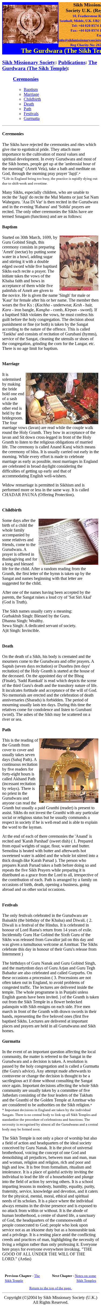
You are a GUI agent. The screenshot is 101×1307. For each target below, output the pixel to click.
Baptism (31, 89)
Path (27, 109)
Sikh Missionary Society (28, 62)
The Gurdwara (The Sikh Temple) (49, 65)
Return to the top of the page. (50, 1288)
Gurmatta (32, 118)
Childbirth (32, 99)
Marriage (31, 94)
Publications (71, 62)
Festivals (31, 113)
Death (29, 104)
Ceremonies (26, 79)
